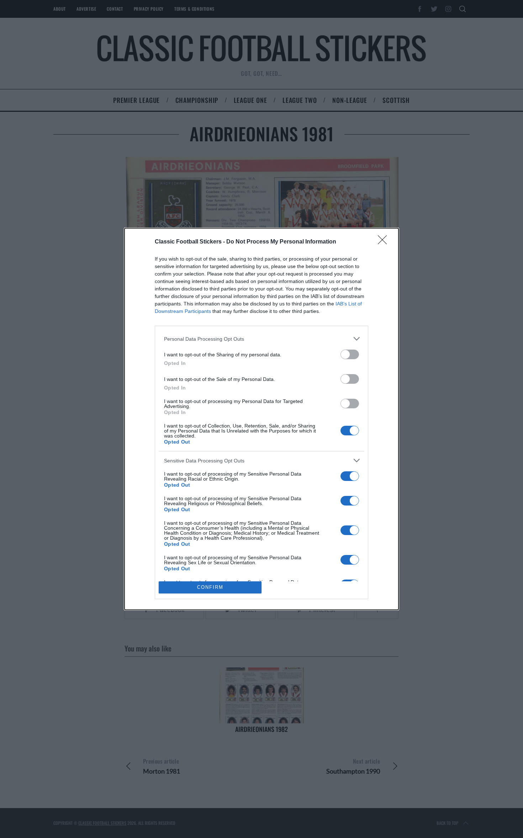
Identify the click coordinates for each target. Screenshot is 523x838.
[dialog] (261, 418)
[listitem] (261, 338)
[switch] (349, 354)
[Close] (384, 242)
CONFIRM (210, 587)
